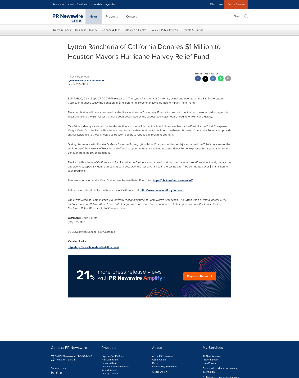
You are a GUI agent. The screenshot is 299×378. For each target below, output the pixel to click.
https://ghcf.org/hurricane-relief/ (173, 180)
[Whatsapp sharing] (221, 78)
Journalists (96, 4)
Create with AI (109, 363)
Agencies (110, 4)
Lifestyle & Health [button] (135, 30)
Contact (131, 16)
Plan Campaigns (110, 360)
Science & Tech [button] (111, 30)
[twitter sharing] (205, 79)
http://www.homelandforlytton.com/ (162, 190)
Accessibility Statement (164, 366)
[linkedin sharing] (213, 78)
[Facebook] (56, 373)
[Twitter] (61, 373)
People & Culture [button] (193, 30)
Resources (58, 4)
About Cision (159, 360)
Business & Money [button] (86, 30)
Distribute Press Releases (115, 366)
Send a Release (236, 4)
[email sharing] (228, 78)
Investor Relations (77, 4)
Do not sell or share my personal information (220, 370)
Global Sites (158, 372)
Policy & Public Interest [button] (164, 30)
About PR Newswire (162, 356)
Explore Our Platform (113, 356)
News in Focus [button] (62, 30)
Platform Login (210, 360)
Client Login (216, 4)
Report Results (109, 370)
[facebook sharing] (198, 78)
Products (112, 16)
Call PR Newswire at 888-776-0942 (73, 356)
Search (238, 16)
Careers (156, 363)
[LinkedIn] (53, 373)
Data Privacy (209, 363)
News (94, 16)
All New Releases (212, 356)
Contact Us (57, 368)
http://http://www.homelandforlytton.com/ (93, 247)
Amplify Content (110, 373)
